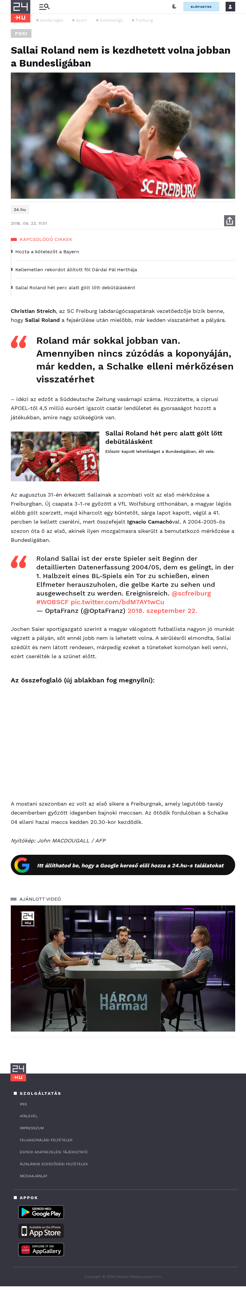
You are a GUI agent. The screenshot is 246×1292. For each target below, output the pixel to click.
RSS (23, 1104)
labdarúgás (51, 20)
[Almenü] (44, 6)
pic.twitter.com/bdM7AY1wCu (117, 602)
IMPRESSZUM (32, 1128)
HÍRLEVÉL (29, 1116)
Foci (21, 33)
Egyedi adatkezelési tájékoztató (54, 1152)
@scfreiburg (191, 593)
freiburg (144, 20)
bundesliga (111, 20)
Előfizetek (201, 6)
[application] (123, 968)
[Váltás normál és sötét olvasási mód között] (174, 6)
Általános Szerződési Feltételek (54, 1164)
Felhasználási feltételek (46, 1140)
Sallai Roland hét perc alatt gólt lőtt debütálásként (163, 437)
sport (81, 20)
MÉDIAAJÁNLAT (33, 1176)
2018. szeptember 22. (162, 610)
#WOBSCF (52, 602)
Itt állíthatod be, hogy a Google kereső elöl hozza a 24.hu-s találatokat (130, 865)
